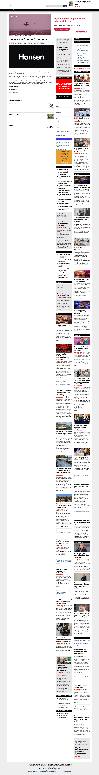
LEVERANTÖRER (75, 10)
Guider (63, 10)
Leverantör (14, 35)
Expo (75, 723)
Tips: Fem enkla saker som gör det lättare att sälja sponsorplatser (64, 187)
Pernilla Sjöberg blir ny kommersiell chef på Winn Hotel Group (81, 555)
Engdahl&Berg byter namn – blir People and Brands (82, 119)
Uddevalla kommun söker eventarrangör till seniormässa (64, 256)
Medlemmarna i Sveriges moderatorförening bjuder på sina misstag (64, 199)
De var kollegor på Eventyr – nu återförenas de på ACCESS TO (82, 149)
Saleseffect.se (52, 771)
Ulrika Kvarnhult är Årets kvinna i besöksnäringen (81, 458)
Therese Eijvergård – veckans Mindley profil (63, 295)
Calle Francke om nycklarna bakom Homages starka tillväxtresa (82, 219)
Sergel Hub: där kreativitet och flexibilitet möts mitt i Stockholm (81, 486)
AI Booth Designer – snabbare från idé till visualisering (62, 49)
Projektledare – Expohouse (83, 60)
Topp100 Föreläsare (27, 10)
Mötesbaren (16, 10)
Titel (57, 118)
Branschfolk (78, 352)
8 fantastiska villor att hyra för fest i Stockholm (81, 280)
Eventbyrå (77, 88)
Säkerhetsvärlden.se (33, 771)
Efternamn (58, 112)
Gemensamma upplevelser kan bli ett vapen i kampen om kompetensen (81, 85)
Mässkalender (56, 10)
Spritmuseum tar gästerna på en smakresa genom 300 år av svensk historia (64, 505)
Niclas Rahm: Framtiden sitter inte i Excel (81, 686)
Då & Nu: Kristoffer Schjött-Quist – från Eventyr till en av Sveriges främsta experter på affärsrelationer (82, 381)
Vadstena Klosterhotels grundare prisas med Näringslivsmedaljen (80, 427)
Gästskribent (78, 689)
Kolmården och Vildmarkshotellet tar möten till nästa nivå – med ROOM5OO (63, 668)
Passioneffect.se (44, 771)
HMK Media (11, 125)
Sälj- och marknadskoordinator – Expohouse (82, 50)
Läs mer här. (58, 768)
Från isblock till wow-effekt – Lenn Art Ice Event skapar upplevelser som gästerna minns (64, 471)
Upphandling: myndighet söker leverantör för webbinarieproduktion (64, 270)
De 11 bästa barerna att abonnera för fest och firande (82, 186)
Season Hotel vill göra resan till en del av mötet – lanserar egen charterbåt (64, 433)
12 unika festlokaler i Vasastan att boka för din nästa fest (81, 311)
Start (9, 10)
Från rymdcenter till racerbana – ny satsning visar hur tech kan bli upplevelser (62, 542)
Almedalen (77, 655)
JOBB (69, 10)
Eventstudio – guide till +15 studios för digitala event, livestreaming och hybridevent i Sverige (63, 393)
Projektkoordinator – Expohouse (82, 58)
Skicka (64, 139)
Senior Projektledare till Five (83, 62)
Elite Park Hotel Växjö (14, 114)
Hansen (10, 76)
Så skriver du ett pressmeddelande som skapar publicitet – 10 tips (65, 181)
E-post (57, 100)
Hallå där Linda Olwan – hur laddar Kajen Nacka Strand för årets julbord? (82, 3)
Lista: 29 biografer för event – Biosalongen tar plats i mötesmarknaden (64, 601)
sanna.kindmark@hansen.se (15, 94)
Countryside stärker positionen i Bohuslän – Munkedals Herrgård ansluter (64, 571)
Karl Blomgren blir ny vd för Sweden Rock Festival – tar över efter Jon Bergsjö (81, 615)
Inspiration (47, 10)
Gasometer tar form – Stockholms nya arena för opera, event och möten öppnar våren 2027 (63, 356)
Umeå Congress (12, 103)
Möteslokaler (38, 10)
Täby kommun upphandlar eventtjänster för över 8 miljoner (64, 265)
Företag (57, 125)
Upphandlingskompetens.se (64, 771)
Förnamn (58, 106)
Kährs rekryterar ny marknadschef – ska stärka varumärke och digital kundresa (82, 585)
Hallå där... (77, 6)
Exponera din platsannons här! (82, 68)
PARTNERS (84, 10)
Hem (10, 35)
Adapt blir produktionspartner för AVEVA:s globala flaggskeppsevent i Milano (81, 751)
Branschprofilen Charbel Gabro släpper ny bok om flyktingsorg (81, 348)
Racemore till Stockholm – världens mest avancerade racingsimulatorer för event (63, 639)
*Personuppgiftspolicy (61, 135)
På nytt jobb (77, 559)
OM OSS (90, 10)
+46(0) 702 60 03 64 (13, 92)
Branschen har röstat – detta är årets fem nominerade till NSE (82, 522)
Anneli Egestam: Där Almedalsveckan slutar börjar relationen (80, 651)
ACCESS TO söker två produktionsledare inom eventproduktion (82, 45)
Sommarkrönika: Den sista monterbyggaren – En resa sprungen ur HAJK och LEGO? (81, 718)
